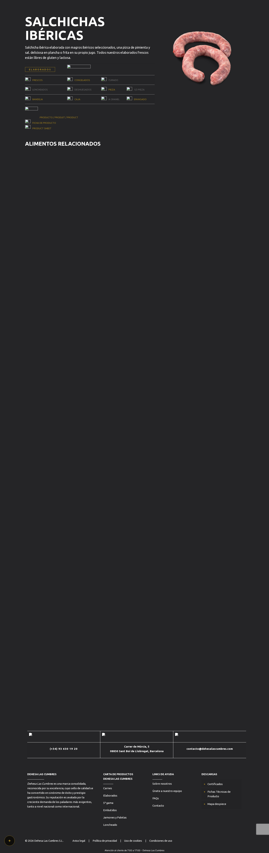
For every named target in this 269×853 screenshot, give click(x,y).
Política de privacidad (105, 840)
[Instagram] (228, 840)
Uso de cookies (133, 840)
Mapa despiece (217, 803)
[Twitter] (223, 840)
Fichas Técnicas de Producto (219, 794)
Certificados (215, 784)
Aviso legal (78, 840)
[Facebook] (233, 840)
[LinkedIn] (238, 840)
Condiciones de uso (160, 840)
